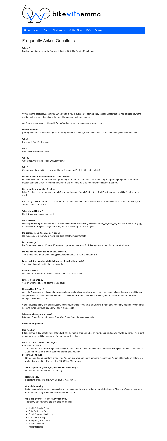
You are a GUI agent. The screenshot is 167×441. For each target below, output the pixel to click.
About (37, 30)
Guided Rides (75, 30)
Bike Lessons (59, 30)
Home (27, 30)
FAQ (88, 30)
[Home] (61, 14)
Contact (98, 30)
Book (46, 30)
